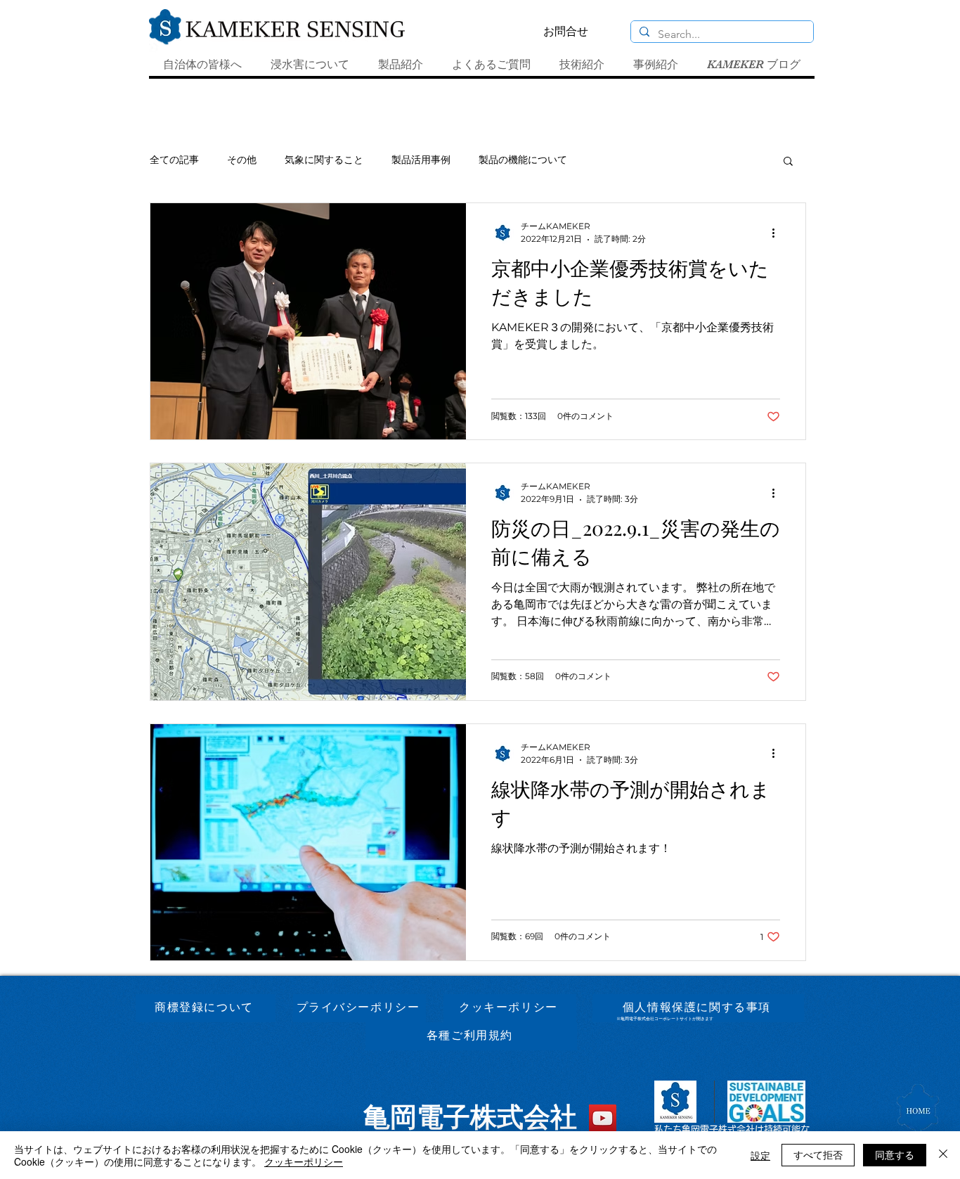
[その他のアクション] (778, 232)
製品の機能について (523, 159)
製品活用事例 (420, 159)
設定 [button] (760, 1155)
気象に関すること (324, 159)
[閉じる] (943, 1155)
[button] (788, 162)
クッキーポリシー (303, 1161)
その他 (242, 159)
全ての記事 (174, 159)
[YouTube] (602, 1118)
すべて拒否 (818, 1154)
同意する (894, 1154)
